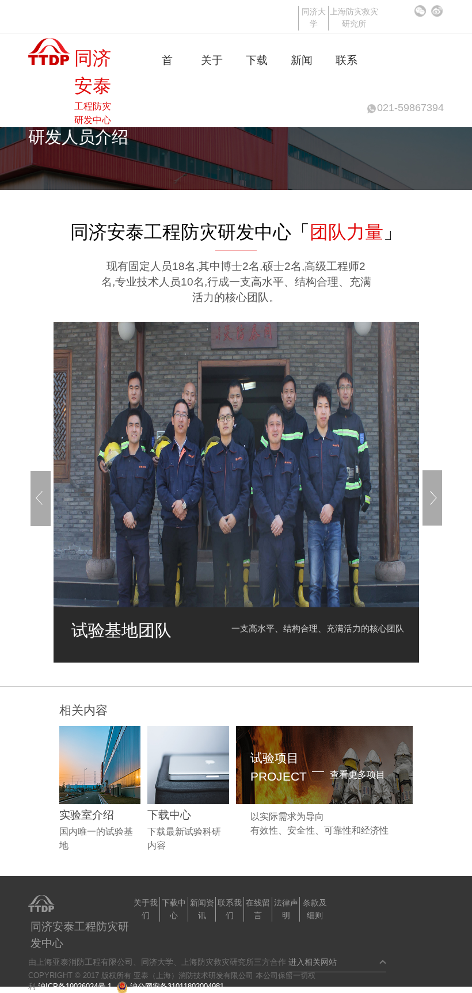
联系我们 (346, 60)
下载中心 (257, 60)
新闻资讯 (302, 60)
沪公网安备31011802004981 (177, 986)
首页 (167, 60)
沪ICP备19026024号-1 (75, 986)
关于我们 (212, 60)
